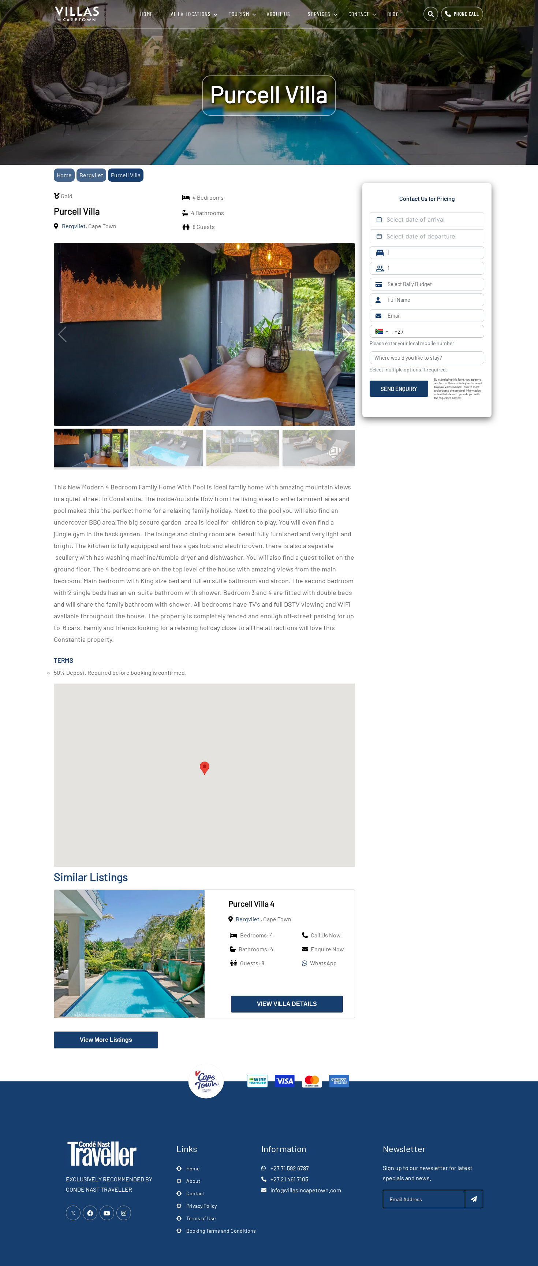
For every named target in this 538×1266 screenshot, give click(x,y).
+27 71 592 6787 (289, 1168)
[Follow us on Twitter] (73, 1213)
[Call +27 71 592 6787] (462, 14)
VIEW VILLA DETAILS (287, 1004)
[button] (204, 768)
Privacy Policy (201, 1206)
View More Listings (106, 1040)
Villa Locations (191, 13)
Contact (359, 13)
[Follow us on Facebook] (90, 1213)
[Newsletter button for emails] (474, 1199)
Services (319, 13)
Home (146, 13)
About (193, 1181)
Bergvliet (247, 918)
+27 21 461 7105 (289, 1179)
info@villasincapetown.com (305, 1190)
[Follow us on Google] (107, 1213)
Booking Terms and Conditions (221, 1231)
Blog (393, 13)
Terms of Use (201, 1218)
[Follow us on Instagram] (123, 1213)
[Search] (431, 14)
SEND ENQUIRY (399, 388)
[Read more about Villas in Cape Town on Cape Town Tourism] (206, 1080)
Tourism (239, 13)
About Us (278, 13)
